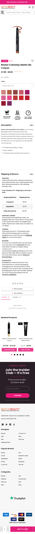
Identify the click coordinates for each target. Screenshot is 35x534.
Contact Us (22, 433)
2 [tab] (14, 354)
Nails (2, 485)
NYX (20, 453)
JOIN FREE (17, 395)
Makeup (3, 479)
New (2, 439)
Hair (20, 476)
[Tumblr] (14, 424)
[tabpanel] (9, 337)
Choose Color (9, 350)
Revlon (3, 453)
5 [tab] (23, 354)
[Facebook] (2, 424)
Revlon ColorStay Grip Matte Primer (25, 339)
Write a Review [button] (18, 289)
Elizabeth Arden (23, 456)
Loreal (3, 456)
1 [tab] (11, 354)
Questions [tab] (15, 297)
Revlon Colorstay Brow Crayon (9, 339)
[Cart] (33, 7)
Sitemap (21, 439)
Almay (3, 461)
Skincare (3, 482)
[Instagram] (10, 424)
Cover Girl (4, 464)
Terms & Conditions (9, 275)
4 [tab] (20, 354)
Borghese (21, 461)
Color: (3, 81)
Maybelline (4, 459)
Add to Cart (22, 529)
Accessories (22, 479)
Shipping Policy (5, 442)
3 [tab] (17, 354)
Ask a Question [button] (18, 293)
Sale (2, 436)
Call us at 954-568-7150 (8, 419)
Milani (20, 459)
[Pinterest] (6, 424)
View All (21, 464)
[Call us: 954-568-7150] (29, 7)
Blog (20, 436)
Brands (3, 433)
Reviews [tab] (4, 297)
